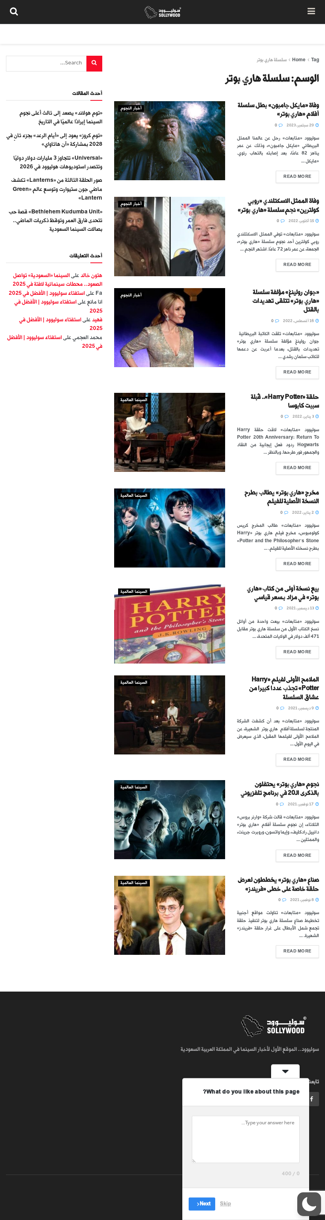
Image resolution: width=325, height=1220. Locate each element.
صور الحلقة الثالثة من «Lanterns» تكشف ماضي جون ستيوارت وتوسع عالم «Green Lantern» (56, 189)
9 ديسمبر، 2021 (301, 708)
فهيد (97, 319)
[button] (309, 1204)
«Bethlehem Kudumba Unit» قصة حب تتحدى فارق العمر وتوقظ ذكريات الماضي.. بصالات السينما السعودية (55, 220)
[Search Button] (14, 12)
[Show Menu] (311, 12)
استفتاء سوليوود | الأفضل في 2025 (47, 293)
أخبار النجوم (130, 108)
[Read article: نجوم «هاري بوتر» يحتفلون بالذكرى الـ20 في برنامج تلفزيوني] (169, 819)
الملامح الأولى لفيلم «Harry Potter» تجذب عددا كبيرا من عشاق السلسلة (284, 688)
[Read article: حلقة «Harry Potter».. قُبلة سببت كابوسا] (169, 432)
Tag (315, 59)
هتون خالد (91, 275)
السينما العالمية (133, 400)
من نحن (304, 34)
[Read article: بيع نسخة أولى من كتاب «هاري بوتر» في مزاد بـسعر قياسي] (169, 624)
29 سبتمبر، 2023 (301, 125)
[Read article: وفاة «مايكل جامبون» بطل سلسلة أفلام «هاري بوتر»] (169, 140)
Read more (294, 175)
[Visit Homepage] (162, 12)
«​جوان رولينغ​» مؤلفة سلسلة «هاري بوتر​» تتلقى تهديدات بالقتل (285, 301)
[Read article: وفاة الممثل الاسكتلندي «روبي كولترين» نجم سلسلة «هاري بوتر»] (169, 236)
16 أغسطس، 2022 (299, 321)
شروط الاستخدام (219, 34)
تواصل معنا (175, 34)
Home (299, 59)
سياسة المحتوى (266, 34)
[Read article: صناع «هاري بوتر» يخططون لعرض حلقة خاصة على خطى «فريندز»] (169, 915)
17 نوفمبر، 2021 (301, 804)
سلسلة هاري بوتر (272, 59)
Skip (225, 1204)
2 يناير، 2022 (303, 513)
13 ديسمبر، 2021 (301, 608)
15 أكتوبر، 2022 (302, 221)
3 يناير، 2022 (303, 417)
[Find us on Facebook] (311, 1099)
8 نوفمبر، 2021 (302, 900)
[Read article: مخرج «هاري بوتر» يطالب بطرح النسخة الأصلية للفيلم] (169, 528)
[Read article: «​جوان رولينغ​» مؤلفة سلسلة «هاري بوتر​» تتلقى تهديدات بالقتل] (169, 327)
